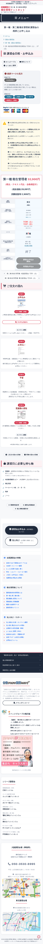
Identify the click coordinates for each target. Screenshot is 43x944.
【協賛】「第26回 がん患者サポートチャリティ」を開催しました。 (25, 721)
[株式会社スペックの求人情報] (21, 751)
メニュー (23, 17)
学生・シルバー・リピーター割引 (17, 572)
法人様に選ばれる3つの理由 (15, 625)
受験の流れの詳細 (32, 454)
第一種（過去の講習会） (13, 43)
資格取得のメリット (12, 607)
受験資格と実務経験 (12, 601)
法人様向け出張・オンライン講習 (17, 622)
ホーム (7, 36)
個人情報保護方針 (22, 508)
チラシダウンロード (23, 703)
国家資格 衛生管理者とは (14, 592)
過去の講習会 (9, 39)
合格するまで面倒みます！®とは (16, 563)
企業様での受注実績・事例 (14, 628)
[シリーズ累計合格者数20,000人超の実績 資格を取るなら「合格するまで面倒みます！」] (16, 682)
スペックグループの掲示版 (19, 714)
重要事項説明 (14, 505)
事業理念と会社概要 (9, 670)
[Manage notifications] (38, 936)
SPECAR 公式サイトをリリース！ (21, 730)
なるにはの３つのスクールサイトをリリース (24, 734)
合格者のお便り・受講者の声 (15, 634)
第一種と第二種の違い (13, 595)
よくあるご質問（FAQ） (14, 631)
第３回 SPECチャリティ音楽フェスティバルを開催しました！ (25, 726)
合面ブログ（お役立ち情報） (15, 637)
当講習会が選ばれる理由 (14, 578)
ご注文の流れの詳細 (14, 454)
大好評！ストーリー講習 (14, 566)
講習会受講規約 (30, 505)
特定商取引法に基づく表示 (11, 665)
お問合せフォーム (12, 640)
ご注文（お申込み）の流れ (14, 575)
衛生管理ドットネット (13, 10)
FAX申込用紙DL (23, 322)
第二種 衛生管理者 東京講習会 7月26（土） (21, 278)
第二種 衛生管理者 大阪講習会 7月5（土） (22, 274)
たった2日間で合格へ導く (14, 569)
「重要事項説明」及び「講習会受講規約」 (16, 655)
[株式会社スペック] (4, 712)
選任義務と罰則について (14, 598)
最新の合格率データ (12, 604)
